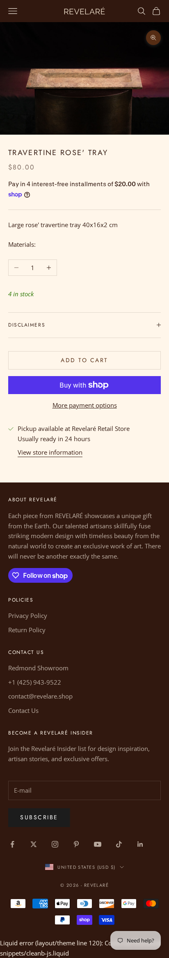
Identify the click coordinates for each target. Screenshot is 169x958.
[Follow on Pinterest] (76, 844)
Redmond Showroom (38, 668)
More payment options (85, 405)
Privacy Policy (27, 615)
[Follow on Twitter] (34, 844)
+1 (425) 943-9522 (34, 682)
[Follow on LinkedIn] (140, 844)
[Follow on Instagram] (55, 844)
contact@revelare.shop (40, 696)
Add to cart (84, 360)
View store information (50, 452)
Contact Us (23, 710)
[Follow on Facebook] (12, 844)
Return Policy (27, 630)
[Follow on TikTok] (119, 844)
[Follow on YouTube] (98, 844)
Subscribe (39, 817)
